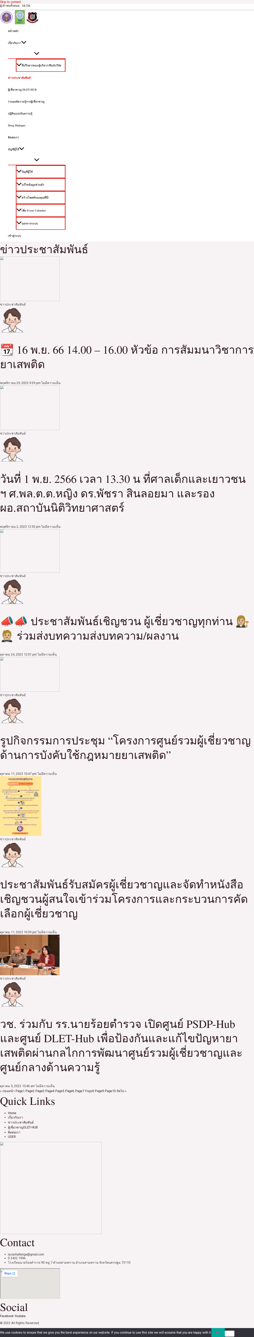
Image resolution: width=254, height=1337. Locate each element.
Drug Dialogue (16, 125)
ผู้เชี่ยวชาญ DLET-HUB (22, 89)
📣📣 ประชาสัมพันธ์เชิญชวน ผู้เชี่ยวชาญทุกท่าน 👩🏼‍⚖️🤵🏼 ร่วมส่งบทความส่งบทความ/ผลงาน (124, 628)
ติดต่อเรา (13, 137)
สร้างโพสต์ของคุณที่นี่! (35, 197)
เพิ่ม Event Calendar (34, 210)
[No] (229, 1334)
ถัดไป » (121, 1091)
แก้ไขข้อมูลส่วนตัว (33, 184)
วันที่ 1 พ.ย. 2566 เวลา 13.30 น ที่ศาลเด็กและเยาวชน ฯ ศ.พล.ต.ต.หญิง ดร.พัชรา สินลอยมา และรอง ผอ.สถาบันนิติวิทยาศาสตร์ (123, 493)
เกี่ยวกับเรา (14, 43)
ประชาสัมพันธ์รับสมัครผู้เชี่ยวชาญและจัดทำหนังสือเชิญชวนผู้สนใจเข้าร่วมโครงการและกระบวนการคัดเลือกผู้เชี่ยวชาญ (124, 899)
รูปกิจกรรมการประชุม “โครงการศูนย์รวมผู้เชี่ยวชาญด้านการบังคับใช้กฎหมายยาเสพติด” (125, 747)
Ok (218, 1332)
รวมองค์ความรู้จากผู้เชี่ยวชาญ (26, 101)
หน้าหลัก (13, 31)
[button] (23, 43)
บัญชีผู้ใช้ (13, 149)
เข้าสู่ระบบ (14, 236)
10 (110, 1091)
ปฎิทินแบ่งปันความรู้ (20, 113)
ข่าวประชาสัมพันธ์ (19, 78)
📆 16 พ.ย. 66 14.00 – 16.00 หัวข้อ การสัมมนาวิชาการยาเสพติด (127, 356)
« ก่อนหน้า (7, 1091)
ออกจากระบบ (30, 223)
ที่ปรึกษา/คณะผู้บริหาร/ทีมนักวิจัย (41, 65)
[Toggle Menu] (36, 53)
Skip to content (10, 2)
